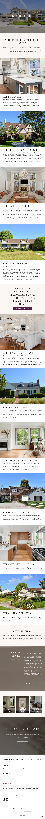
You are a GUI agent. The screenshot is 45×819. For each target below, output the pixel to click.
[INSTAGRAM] (21, 814)
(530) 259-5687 (28, 769)
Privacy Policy (27, 811)
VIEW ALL (28, 683)
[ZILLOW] (24, 814)
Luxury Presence (30, 808)
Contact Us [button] (22, 743)
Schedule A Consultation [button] (22, 308)
